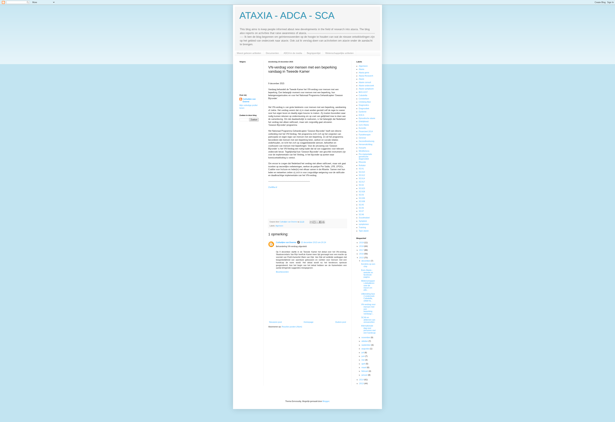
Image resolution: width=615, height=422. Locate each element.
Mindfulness (364, 151)
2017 (361, 250)
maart (364, 367)
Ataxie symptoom (366, 89)
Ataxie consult (365, 82)
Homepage (308, 322)
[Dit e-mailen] (311, 222)
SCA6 (361, 208)
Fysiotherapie (365, 135)
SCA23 (362, 188)
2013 (361, 383)
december (366, 261)
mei (363, 360)
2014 (361, 380)
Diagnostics (364, 105)
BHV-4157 (363, 92)
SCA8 (361, 214)
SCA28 (362, 191)
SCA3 (361, 195)
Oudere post (340, 322)
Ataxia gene (364, 73)
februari (365, 371)
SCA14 (362, 178)
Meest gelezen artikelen (249, 53)
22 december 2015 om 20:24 (313, 242)
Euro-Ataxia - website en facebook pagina (367, 273)
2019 (361, 242)
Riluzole (362, 162)
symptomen (364, 224)
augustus (365, 349)
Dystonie (362, 112)
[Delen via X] (317, 222)
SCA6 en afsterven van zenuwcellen (368, 319)
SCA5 (361, 205)
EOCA (361, 115)
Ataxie (361, 79)
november (366, 337)
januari (364, 375)
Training (362, 227)
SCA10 (362, 172)
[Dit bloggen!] (314, 222)
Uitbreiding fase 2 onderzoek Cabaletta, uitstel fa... (368, 297)
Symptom (363, 221)
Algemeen (279, 226)
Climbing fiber (365, 102)
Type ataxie (364, 231)
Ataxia (361, 69)
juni (363, 356)
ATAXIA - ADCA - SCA (287, 15)
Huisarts (362, 148)
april (363, 364)
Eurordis (362, 128)
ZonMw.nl (272, 187)
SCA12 (362, 175)
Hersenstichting (365, 144)
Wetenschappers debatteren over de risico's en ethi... (368, 285)
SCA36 (362, 198)
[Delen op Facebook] (320, 222)
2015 (361, 258)
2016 (361, 254)
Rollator (362, 165)
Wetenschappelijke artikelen (339, 53)
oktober (365, 341)
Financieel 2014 (366, 131)
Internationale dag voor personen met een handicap (368, 329)
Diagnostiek (364, 108)
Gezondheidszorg (366, 141)
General (362, 138)
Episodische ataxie (367, 118)
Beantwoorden (282, 272)
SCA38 (362, 201)
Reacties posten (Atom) (292, 327)
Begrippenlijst (313, 53)
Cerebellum (364, 99)
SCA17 (362, 182)
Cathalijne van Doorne (286, 242)
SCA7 (361, 211)
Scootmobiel (364, 218)
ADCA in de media (293, 53)
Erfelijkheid (364, 121)
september (366, 345)
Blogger (326, 401)
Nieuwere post (275, 322)
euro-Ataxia (364, 125)
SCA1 (361, 169)
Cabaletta (363, 95)
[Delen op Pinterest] (323, 222)
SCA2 (361, 185)
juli (363, 352)
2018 (361, 246)
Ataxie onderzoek (366, 85)
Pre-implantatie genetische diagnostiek (365, 156)
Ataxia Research (366, 76)
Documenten (272, 53)
